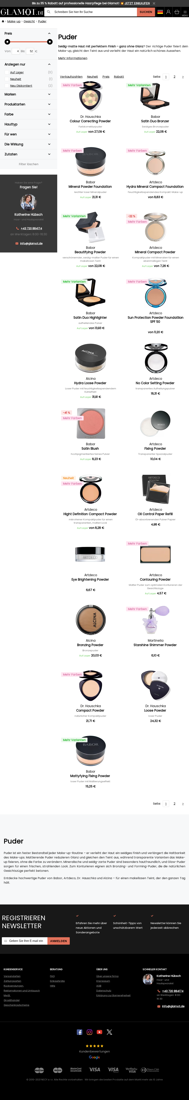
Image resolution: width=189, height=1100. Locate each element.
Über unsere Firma (107, 976)
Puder (42, 21)
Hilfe (52, 986)
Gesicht (29, 21)
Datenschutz (103, 990)
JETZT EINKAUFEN (137, 3)
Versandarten (12, 976)
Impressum (103, 981)
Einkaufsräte (57, 981)
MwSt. (7, 995)
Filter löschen (28, 164)
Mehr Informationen (72, 58)
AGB (98, 986)
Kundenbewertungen (94, 1051)
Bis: (23, 51)
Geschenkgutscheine (16, 1005)
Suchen (146, 12)
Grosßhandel (12, 1000)
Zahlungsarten (12, 981)
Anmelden (58, 941)
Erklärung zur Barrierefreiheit (113, 995)
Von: (8, 51)
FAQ (52, 976)
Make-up (13, 21)
